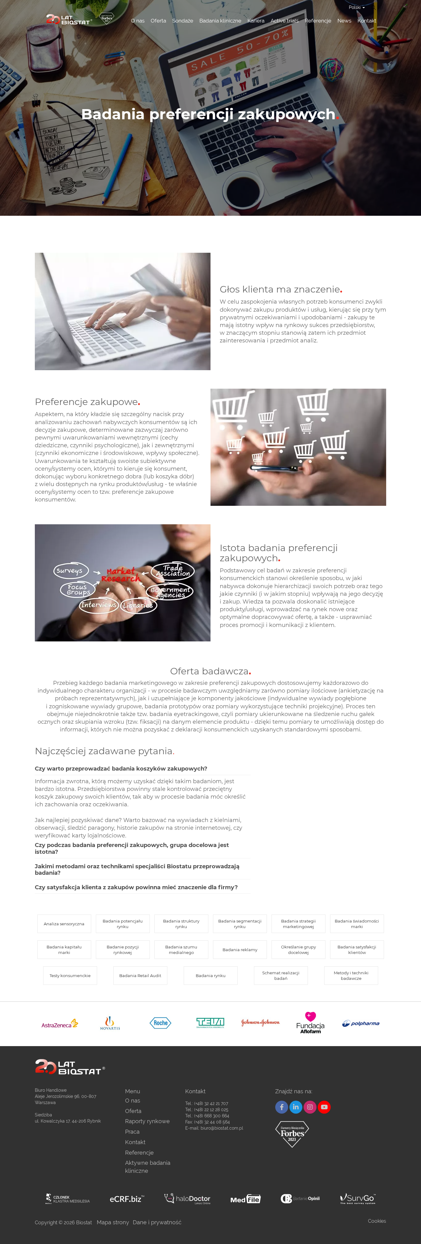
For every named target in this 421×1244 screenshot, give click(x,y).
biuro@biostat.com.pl (222, 1128)
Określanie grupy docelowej (298, 949)
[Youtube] (324, 1107)
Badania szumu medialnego (181, 949)
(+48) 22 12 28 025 (211, 1109)
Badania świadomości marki (357, 924)
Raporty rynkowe (147, 1121)
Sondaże (182, 21)
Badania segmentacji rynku (240, 924)
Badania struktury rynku (181, 924)
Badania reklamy (240, 949)
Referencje (318, 21)
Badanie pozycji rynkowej (123, 949)
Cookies (377, 1221)
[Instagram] (310, 1107)
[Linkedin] (295, 1107)
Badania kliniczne (220, 21)
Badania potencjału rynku (123, 924)
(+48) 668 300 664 (211, 1115)
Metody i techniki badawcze (351, 975)
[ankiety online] (301, 1198)
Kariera (255, 21)
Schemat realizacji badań (281, 975)
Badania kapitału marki (64, 949)
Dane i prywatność (157, 1222)
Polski (355, 7)
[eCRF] (127, 1199)
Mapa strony (113, 1222)
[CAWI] (358, 1198)
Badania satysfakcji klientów (356, 949)
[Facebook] (281, 1107)
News (344, 21)
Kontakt (367, 21)
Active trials (285, 21)
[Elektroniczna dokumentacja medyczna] (245, 1198)
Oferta (158, 21)
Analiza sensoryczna (64, 923)
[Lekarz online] (187, 1198)
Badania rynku (211, 975)
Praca (132, 1131)
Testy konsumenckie (70, 975)
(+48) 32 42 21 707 (211, 1103)
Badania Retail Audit (140, 975)
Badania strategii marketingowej (298, 924)
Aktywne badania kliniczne (147, 1167)
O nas (138, 21)
